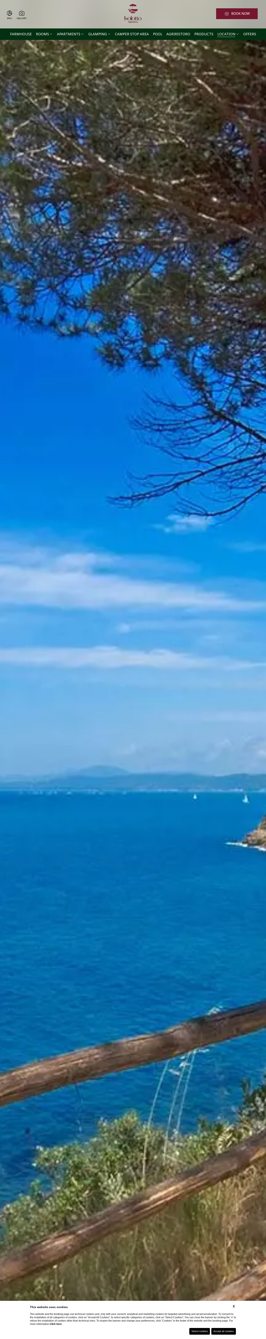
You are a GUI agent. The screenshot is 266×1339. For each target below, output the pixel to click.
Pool (157, 34)
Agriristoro (178, 34)
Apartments (68, 34)
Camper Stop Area (132, 34)
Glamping (97, 34)
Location (226, 34)
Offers (249, 34)
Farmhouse (21, 34)
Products (203, 34)
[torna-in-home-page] (133, 14)
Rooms (42, 34)
